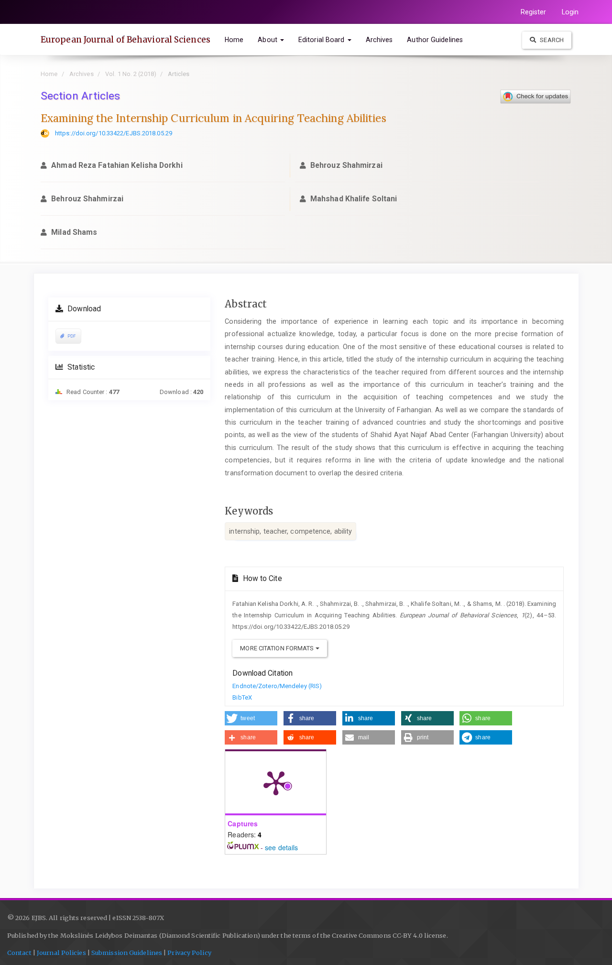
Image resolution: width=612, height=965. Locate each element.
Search (551, 40)
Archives (379, 40)
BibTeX (242, 697)
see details (281, 847)
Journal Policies (61, 953)
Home (234, 40)
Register (533, 12)
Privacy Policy (189, 953)
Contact (19, 953)
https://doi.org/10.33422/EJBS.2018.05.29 (113, 133)
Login (570, 12)
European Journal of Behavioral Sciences (125, 39)
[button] (251, 718)
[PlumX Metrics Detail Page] (276, 782)
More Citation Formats (277, 648)
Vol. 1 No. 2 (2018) (130, 73)
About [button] (268, 40)
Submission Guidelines (126, 953)
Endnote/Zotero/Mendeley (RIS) (277, 686)
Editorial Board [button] (322, 40)
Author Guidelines (435, 40)
